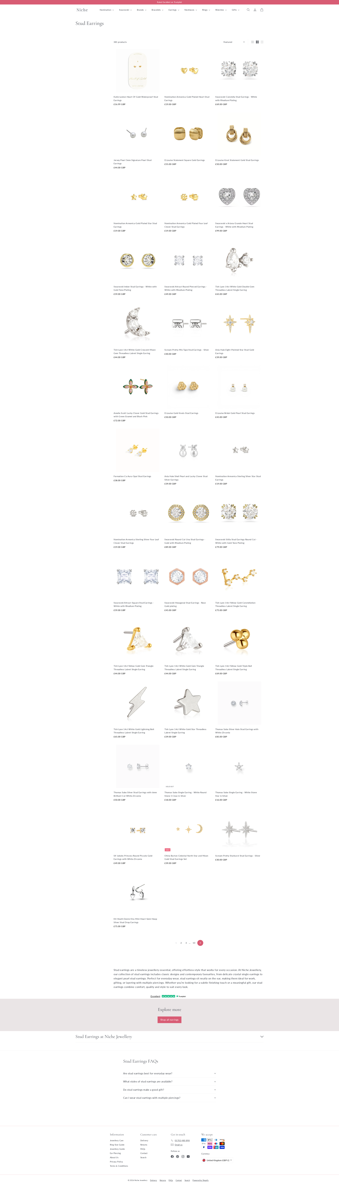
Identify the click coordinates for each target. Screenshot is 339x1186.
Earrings (173, 9)
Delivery (144, 1140)
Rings (205, 9)
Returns (143, 1144)
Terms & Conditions (119, 1166)
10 (194, 943)
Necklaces (189, 9)
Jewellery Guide (117, 1149)
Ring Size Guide (117, 1144)
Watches (219, 9)
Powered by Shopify (201, 1180)
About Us (114, 1157)
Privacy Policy (116, 1161)
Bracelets (156, 9)
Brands (140, 9)
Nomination (106, 9)
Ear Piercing (115, 1153)
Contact (144, 1153)
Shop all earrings (169, 1019)
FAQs (142, 1149)
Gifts (234, 9)
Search (143, 1157)
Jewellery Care (117, 1140)
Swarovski (124, 9)
